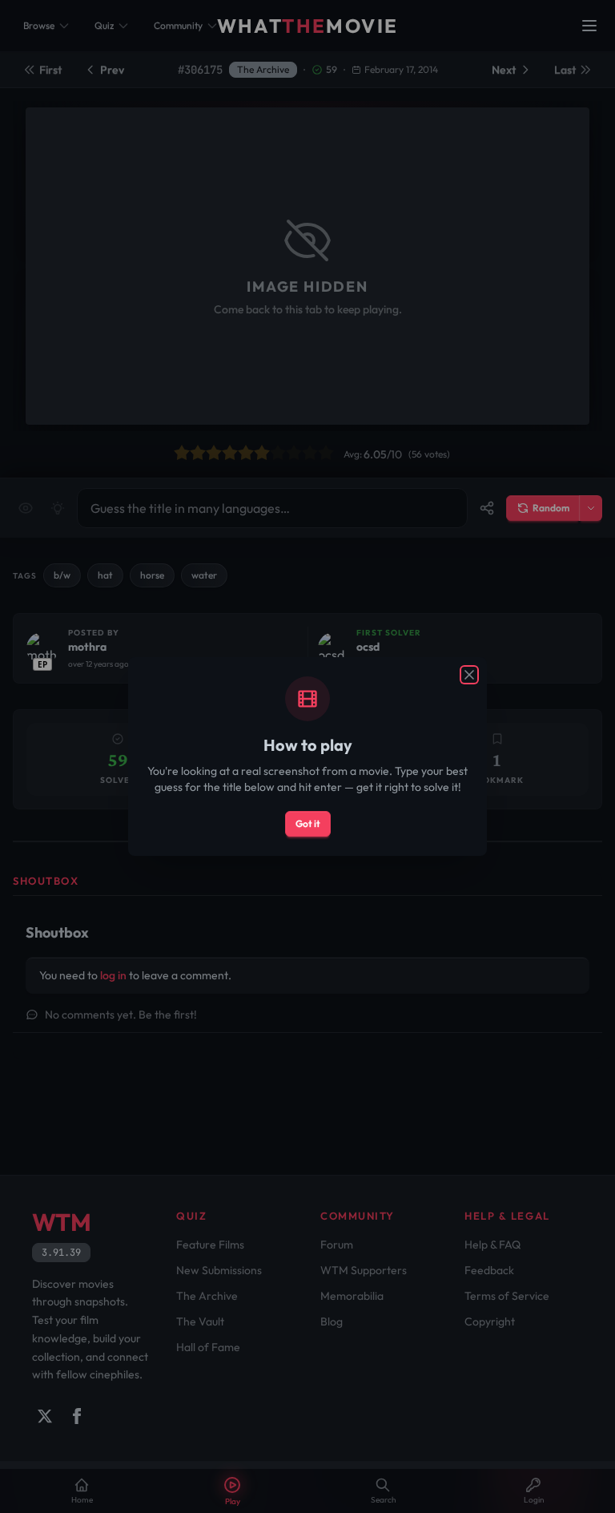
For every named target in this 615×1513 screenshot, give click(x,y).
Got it (307, 823)
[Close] (469, 675)
